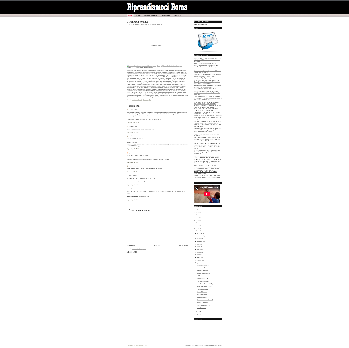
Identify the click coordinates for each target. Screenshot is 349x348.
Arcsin (192, 345)
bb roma (131, 126)
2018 (197, 215)
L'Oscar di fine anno (202, 292)
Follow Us (177, 15)
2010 (197, 312)
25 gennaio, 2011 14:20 (133, 122)
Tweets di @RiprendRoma (200, 24)
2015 (197, 220)
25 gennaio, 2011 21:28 (133, 185)
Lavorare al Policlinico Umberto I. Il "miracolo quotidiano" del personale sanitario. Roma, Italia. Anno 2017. (207, 93)
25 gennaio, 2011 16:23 (133, 132)
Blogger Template (208, 345)
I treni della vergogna (202, 270)
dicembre (199, 233)
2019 (197, 212)
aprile (198, 254)
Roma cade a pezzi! (202, 297)
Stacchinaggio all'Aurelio (203, 265)
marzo (199, 257)
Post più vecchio (183, 245)
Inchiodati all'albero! (202, 294)
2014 (197, 223)
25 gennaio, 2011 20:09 (133, 162)
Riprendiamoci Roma (141, 345)
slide (150, 100)
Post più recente (131, 245)
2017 (197, 217)
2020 (197, 209)
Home (130, 15)
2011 (197, 231)
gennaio (199, 262)
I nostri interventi (166, 15)
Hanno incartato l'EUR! (202, 278)
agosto (199, 244)
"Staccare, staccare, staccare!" (205, 300)
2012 (197, 228)
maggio (199, 252)
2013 (197, 225)
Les (129, 153)
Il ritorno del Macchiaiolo (203, 281)
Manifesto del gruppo (151, 15)
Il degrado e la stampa (202, 289)
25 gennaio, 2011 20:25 (133, 171)
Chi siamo (138, 15)
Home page (157, 245)
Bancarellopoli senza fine (203, 273)
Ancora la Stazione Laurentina (204, 286)
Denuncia (145, 100)
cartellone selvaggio (137, 100)
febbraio (199, 260)
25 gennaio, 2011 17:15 (133, 149)
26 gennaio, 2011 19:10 (133, 200)
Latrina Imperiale (201, 267)
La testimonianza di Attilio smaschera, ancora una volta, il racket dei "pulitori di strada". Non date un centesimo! (207, 60)
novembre (200, 236)
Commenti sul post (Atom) (139, 249)
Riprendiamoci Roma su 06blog (205, 283)
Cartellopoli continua (137, 21)
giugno (199, 249)
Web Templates (198, 345)
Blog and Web (218, 345)
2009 (197, 314)
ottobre (199, 238)
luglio (198, 246)
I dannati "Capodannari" (203, 302)
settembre (200, 241)
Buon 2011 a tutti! (201, 308)
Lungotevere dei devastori (203, 305)
